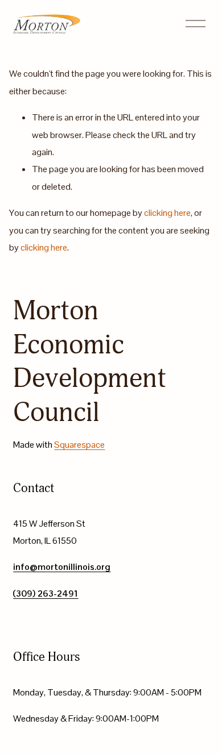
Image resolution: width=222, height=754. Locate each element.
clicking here (167, 213)
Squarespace (79, 445)
